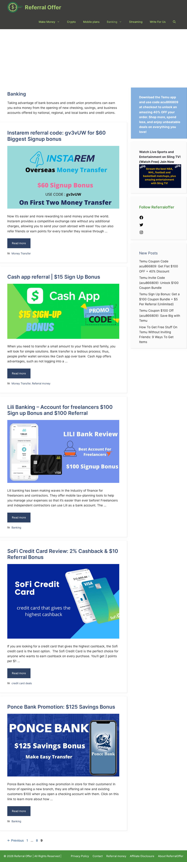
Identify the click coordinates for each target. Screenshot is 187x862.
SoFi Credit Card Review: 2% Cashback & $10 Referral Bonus (62, 554)
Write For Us (158, 22)
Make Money (47, 22)
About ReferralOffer (170, 856)
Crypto (71, 22)
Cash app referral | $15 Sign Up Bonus (53, 277)
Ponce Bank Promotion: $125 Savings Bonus (61, 707)
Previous (15, 840)
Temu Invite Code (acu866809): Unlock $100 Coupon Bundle (159, 282)
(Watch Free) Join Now (156, 162)
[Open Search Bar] (174, 22)
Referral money (41, 383)
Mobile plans (91, 22)
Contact (98, 856)
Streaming (135, 22)
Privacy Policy (80, 856)
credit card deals (22, 683)
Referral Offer (43, 7)
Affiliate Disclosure (142, 856)
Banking (112, 22)
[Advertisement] (93, 56)
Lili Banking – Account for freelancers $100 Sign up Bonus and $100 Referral (60, 410)
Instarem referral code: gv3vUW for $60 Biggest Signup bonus (56, 136)
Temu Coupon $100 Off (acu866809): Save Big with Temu (159, 315)
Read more (19, 243)
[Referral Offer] (15, 7)
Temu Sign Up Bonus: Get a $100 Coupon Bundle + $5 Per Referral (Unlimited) (159, 299)
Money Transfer (21, 253)
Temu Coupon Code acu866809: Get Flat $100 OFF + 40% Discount (158, 266)
